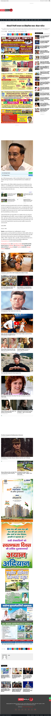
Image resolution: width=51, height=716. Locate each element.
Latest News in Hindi (17, 243)
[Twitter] (45, 1)
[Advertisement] (31, 11)
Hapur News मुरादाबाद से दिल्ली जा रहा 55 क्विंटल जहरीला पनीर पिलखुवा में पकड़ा (44, 36)
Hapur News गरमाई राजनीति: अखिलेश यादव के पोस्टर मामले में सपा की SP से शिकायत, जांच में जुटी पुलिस (45, 62)
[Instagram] (46, 1)
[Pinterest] (48, 1)
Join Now (30, 175)
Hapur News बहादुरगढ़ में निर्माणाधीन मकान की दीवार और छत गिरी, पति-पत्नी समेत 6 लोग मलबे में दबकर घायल (44, 52)
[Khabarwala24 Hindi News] (6, 10)
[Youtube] (49, 1)
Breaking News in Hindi (6, 243)
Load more (42, 114)
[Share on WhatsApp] (50, 698)
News (4, 22)
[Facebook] (44, 1)
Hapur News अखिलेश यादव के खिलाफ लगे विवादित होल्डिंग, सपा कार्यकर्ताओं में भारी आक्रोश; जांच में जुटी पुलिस (44, 67)
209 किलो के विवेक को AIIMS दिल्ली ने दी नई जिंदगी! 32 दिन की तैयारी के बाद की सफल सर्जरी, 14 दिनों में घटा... (5, 690)
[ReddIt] (20, 34)
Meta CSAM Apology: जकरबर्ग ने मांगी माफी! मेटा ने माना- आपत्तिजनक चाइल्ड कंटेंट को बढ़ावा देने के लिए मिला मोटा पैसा (28, 690)
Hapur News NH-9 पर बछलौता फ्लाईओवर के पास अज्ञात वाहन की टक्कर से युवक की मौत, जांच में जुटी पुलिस (45, 73)
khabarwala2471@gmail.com (27, 706)
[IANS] (4, 656)
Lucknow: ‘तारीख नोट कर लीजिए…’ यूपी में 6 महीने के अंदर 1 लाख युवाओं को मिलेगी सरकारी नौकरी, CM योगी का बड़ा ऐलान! (45, 104)
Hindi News (11, 245)
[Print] (22, 34)
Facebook (10, 247)
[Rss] (41, 1)
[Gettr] (29, 34)
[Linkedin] (17, 34)
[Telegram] (24, 34)
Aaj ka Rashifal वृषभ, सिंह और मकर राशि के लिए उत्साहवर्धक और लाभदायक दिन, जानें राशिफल (44, 41)
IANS (6, 31)
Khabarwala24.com (5, 241)
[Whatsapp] (42, 1)
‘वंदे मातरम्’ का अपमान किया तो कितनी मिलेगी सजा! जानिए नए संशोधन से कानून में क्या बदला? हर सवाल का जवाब (5, 676)
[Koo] (31, 34)
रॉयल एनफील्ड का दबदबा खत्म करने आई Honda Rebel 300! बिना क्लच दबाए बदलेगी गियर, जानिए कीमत (45, 94)
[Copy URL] (26, 34)
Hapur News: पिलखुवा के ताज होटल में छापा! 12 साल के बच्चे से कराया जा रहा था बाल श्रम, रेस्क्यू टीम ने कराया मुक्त (45, 99)
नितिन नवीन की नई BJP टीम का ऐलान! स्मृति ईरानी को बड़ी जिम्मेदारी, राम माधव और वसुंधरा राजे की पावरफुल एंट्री (17, 676)
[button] (49, 20)
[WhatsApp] (15, 34)
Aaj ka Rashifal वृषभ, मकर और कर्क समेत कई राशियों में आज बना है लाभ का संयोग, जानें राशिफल (45, 78)
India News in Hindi (19, 245)
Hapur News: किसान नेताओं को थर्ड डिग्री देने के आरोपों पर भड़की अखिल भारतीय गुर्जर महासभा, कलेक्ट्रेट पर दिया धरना (44, 110)
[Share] (50, 700)
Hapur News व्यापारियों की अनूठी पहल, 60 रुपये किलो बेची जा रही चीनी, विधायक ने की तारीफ (44, 46)
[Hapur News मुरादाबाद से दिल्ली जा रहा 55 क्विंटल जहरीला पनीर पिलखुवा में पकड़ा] (37, 37)
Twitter (19, 247)
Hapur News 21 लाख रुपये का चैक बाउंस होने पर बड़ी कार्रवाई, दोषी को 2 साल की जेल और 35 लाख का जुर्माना (44, 89)
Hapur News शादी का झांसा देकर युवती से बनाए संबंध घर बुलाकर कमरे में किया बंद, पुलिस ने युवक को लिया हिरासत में (45, 83)
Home (2, 22)
